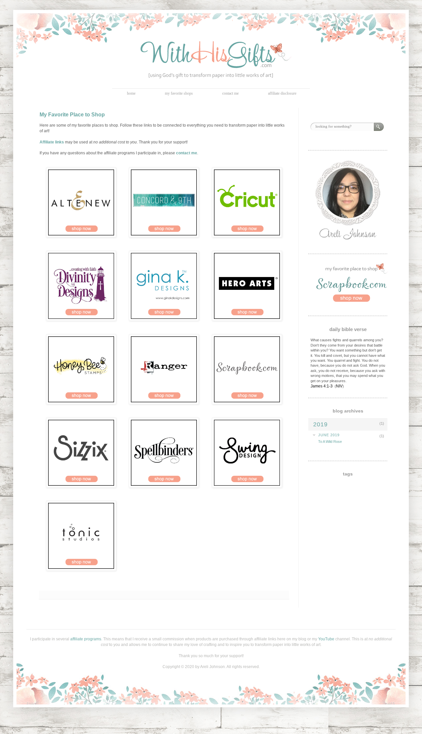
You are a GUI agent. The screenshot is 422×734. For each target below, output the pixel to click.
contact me (230, 93)
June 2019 (329, 435)
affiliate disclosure (282, 93)
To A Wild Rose (330, 441)
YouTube (326, 639)
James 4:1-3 (322, 386)
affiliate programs (85, 639)
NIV (339, 386)
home (131, 93)
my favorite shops (179, 93)
